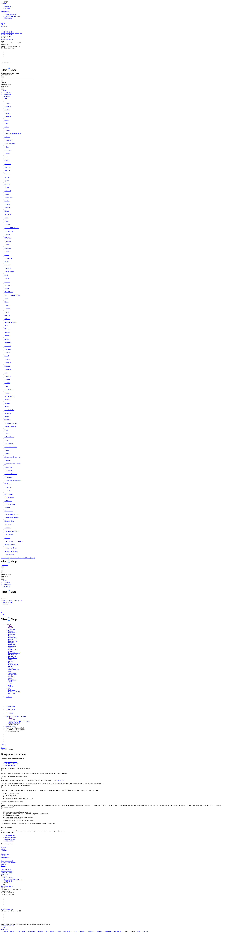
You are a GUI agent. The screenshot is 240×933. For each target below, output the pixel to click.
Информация (5, 857)
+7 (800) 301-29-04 (6, 31)
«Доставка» (60, 780)
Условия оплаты (9, 835)
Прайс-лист (8, 18)
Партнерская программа (12, 16)
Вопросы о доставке (10, 762)
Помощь (3, 866)
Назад (11, 626)
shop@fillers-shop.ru (7, 39)
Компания (4, 850)
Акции (3, 849)
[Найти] (2, 88)
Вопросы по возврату (11, 763)
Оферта (3, 927)
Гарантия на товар (10, 839)
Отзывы (7, 8)
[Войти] (1, 608)
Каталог (3, 847)
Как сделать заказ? (10, 14)
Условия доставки (10, 837)
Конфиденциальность (8, 926)
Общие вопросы (9, 765)
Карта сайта (4, 929)
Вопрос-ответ (8, 841)
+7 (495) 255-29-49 (6, 34)
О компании (8, 6)
